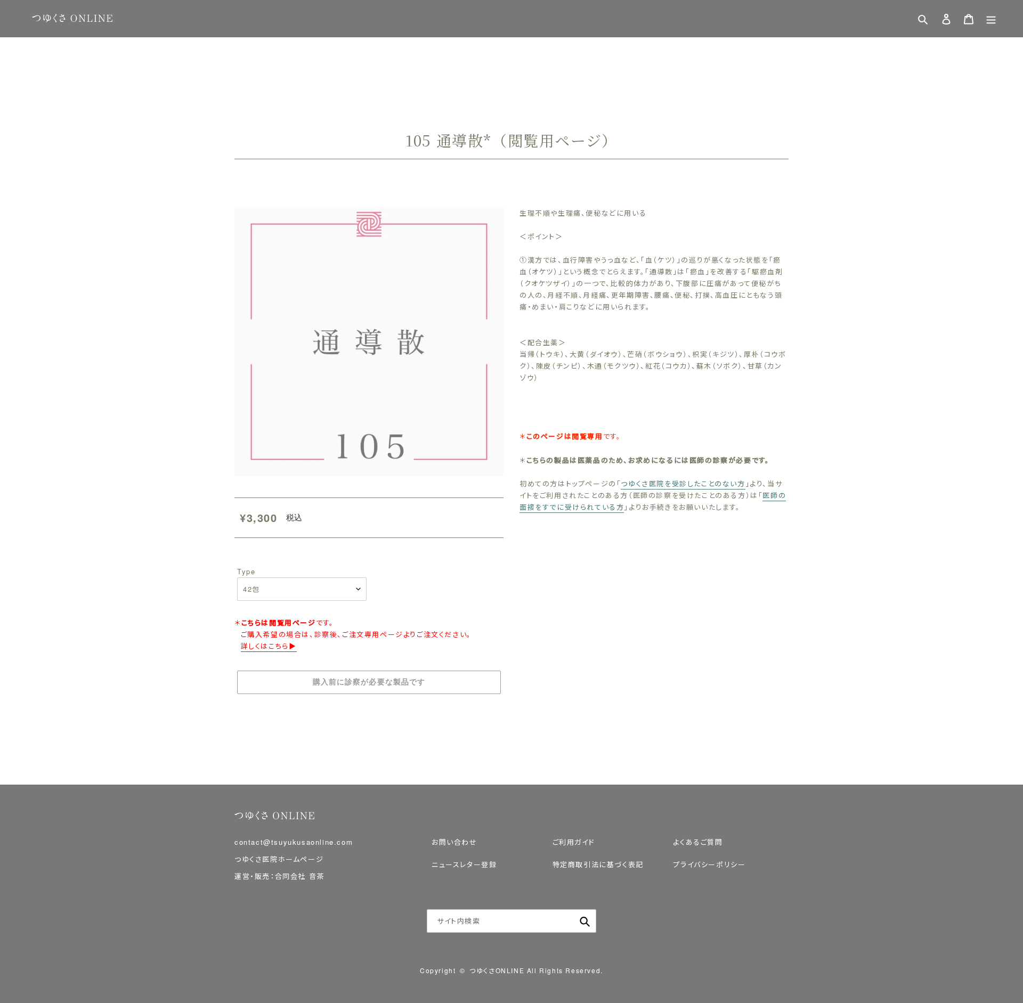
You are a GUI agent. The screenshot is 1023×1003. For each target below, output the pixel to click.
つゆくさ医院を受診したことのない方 (683, 483)
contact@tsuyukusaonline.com (293, 842)
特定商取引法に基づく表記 (598, 864)
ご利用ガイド (574, 842)
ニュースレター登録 (464, 864)
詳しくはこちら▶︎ (269, 646)
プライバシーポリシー (709, 864)
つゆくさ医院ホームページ (278, 859)
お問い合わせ (454, 842)
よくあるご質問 (697, 842)
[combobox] (511, 921)
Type (246, 571)
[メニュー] (991, 19)
